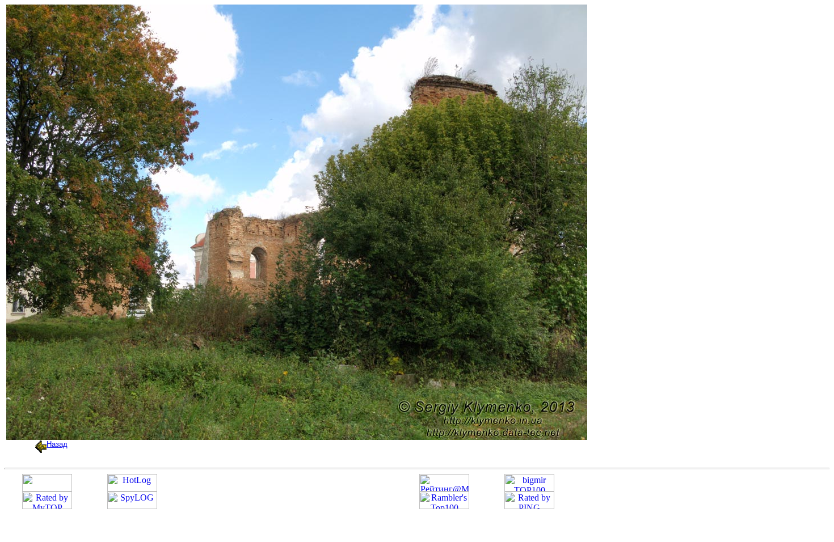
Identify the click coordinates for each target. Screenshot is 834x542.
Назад (57, 444)
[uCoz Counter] (47, 488)
